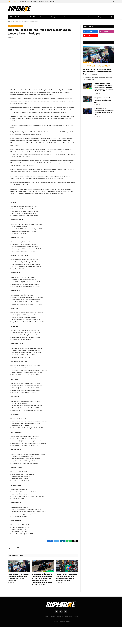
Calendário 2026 (30, 17)
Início (9, 21)
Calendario (60, 617)
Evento (17, 17)
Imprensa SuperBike (14, 548)
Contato (91, 17)
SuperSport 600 (94, 67)
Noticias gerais (88, 62)
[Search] (111, 17)
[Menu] (11, 17)
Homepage (46, 617)
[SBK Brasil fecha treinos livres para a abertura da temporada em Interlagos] (43, 63)
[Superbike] (19, 9)
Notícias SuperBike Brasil (15, 25)
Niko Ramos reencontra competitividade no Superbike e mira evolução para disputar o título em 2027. (104, 111)
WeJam (68, 621)
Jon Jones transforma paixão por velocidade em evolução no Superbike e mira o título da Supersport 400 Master (66, 577)
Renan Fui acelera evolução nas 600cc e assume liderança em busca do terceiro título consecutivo (18, 577)
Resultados (80, 17)
